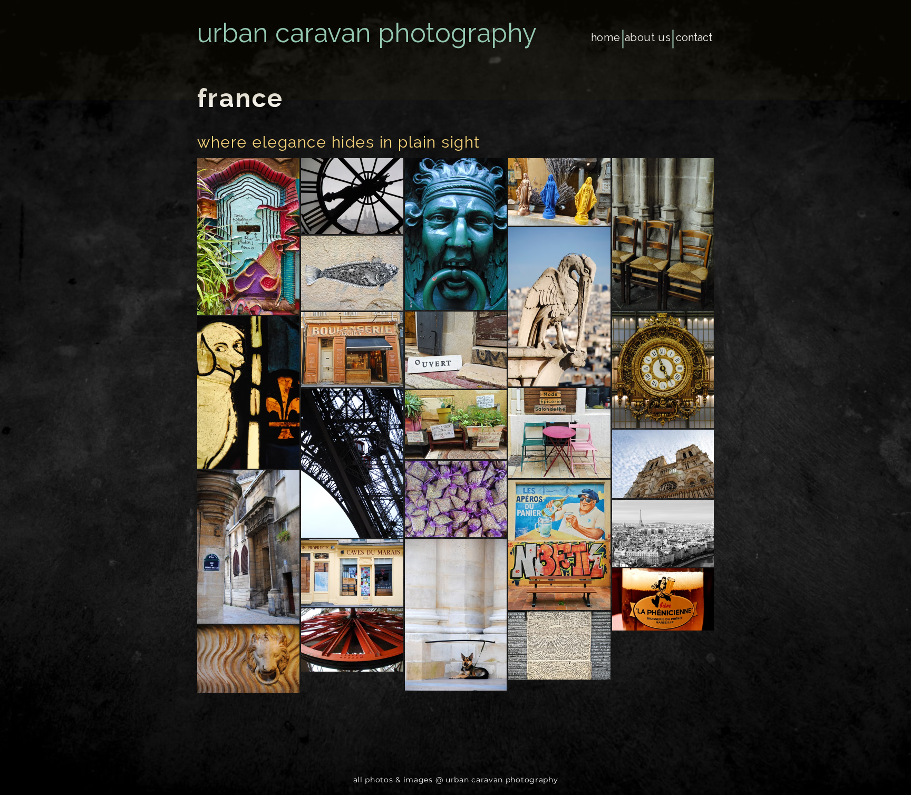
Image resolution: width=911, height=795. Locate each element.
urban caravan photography (367, 33)
